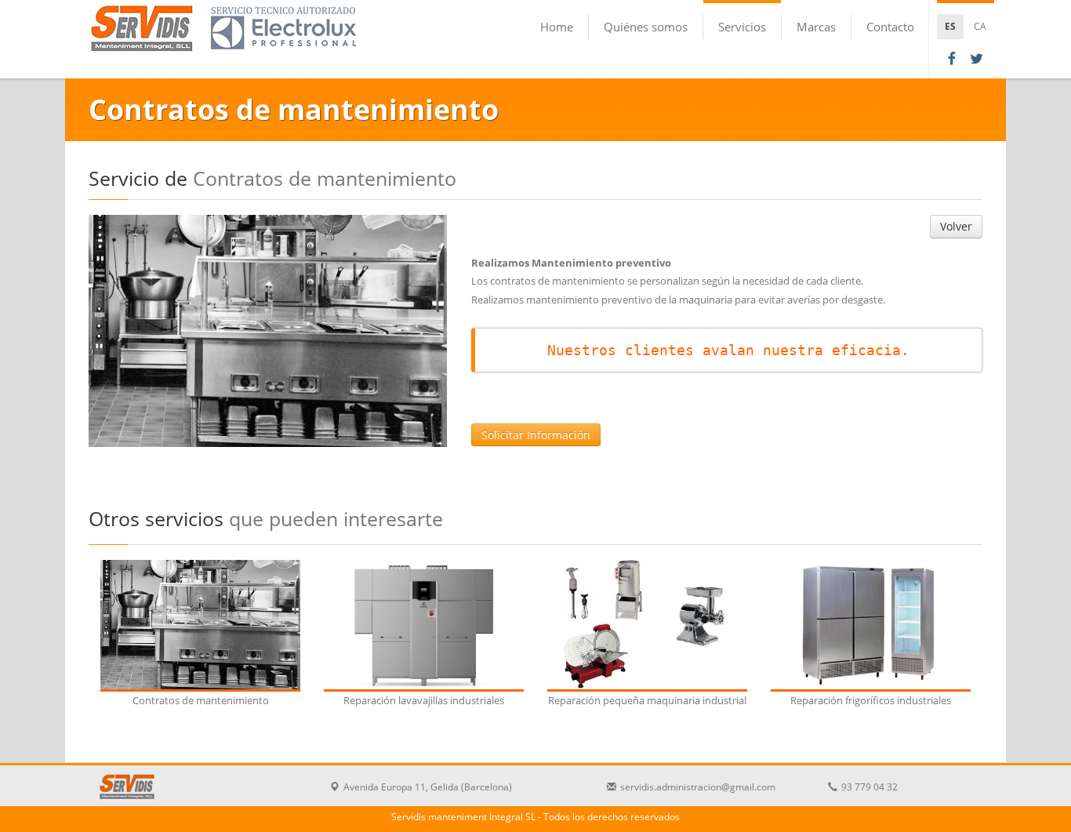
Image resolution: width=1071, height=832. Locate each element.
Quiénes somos (646, 27)
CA (980, 26)
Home (556, 27)
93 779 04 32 (869, 787)
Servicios (742, 27)
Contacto (890, 27)
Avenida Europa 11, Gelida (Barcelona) (427, 787)
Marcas (816, 27)
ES (950, 26)
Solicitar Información (535, 434)
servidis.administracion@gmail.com (697, 787)
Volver (956, 226)
